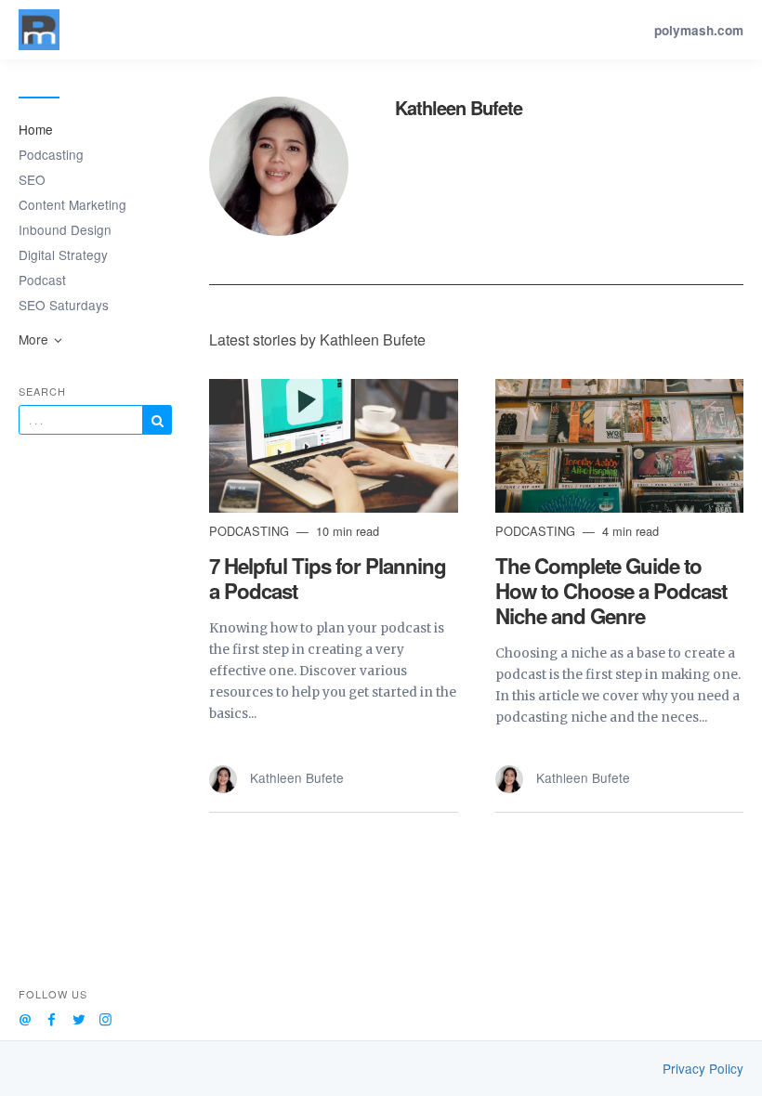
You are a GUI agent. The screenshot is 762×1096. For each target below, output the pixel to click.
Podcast (42, 279)
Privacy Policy (703, 1068)
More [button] (35, 339)
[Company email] (25, 1016)
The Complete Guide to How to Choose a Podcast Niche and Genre (611, 591)
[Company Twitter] (78, 1016)
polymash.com (698, 30)
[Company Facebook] (52, 1016)
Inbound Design (65, 229)
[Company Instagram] (105, 1016)
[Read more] (333, 446)
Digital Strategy (63, 254)
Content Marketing (72, 204)
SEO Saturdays (64, 304)
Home (36, 129)
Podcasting (51, 154)
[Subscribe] (157, 420)
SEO (32, 179)
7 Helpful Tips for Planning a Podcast (327, 578)
